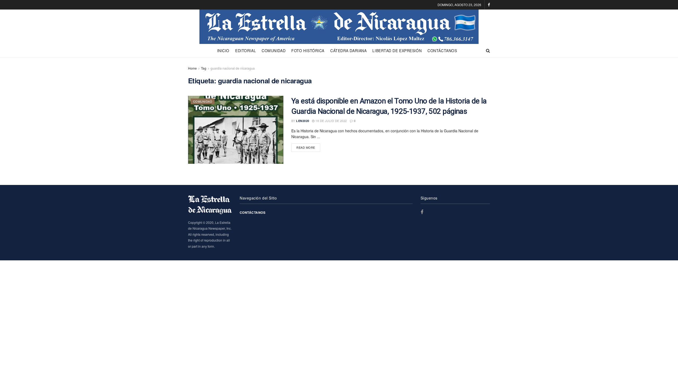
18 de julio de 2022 (331, 121)
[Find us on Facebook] (489, 5)
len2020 (302, 121)
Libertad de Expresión (397, 50)
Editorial (245, 50)
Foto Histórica (307, 50)
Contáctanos (442, 50)
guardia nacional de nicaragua (233, 68)
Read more (308, 147)
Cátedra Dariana (348, 50)
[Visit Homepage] (338, 27)
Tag (203, 68)
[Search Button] (488, 50)
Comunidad (274, 50)
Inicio (223, 50)
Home (192, 68)
